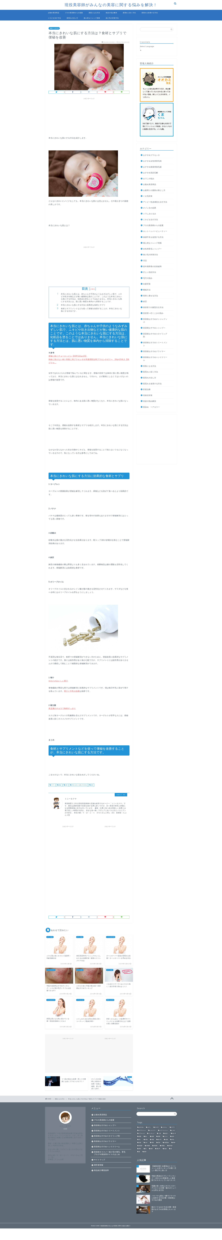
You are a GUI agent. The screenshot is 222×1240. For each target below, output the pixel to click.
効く (146, 1136)
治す (146, 1142)
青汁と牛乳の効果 (72, 691)
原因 (159, 1136)
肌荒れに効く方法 (129, 13)
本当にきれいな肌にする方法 (79, 785)
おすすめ (141, 1127)
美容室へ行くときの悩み (153, 313)
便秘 (59, 785)
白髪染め (166, 1142)
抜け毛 (159, 1139)
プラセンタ (142, 1133)
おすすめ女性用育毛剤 (152, 161)
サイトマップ (99, 1160)
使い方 (174, 1133)
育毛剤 (170, 1145)
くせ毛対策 (147, 196)
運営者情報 (98, 1165)
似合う (166, 1133)
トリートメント (164, 1130)
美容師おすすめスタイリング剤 (155, 335)
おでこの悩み (148, 179)
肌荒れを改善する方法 (150, 13)
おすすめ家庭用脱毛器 (152, 167)
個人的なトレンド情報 (92, 18)
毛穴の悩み (147, 278)
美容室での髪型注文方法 (153, 307)
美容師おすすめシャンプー (154, 328)
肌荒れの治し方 (72, 18)
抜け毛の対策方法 (112, 18)
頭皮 (165, 1148)
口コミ (166, 1136)
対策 (146, 1139)
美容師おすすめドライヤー (154, 351)
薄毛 (140, 1148)
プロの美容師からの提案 (74, 13)
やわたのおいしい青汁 (58, 681)
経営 (145, 301)
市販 (153, 1139)
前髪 (140, 1136)
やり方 (157, 1127)
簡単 (174, 1142)
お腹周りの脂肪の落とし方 (154, 190)
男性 (153, 1142)
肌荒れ (163, 1145)
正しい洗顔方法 (149, 272)
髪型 (145, 1151)
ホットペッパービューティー (155, 231)
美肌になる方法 (94, 13)
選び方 (158, 1148)
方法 (173, 1139)
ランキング (151, 1133)
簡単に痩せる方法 (150, 296)
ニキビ (173, 1130)
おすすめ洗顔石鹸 (150, 173)
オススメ (165, 1127)
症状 (159, 1142)
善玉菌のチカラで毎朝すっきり (62, 708)
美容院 (155, 1145)
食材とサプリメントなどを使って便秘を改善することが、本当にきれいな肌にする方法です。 (91, 309)
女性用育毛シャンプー (152, 249)
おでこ (149, 1127)
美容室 (140, 1145)
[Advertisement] (89, 117)
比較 (140, 1142)
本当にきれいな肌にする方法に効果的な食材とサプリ (83, 305)
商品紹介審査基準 (101, 1170)
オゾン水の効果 (149, 208)
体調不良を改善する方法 (153, 237)
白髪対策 (147, 284)
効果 (153, 1136)
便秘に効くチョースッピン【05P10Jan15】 (68, 356)
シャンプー (153, 1130)
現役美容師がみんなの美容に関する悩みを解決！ (111, 4)
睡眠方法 (147, 290)
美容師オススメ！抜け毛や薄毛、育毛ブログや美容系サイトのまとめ (109, 1153)
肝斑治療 (147, 389)
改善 (66, 785)
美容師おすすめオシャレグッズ (155, 320)
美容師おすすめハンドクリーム (155, 358)
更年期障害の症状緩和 (152, 266)
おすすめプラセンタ (151, 155)
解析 (151, 1148)
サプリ (53, 785)
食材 (92, 785)
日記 (145, 260)
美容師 (148, 1145)
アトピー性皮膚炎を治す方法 (155, 202)
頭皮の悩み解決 (111, 13)
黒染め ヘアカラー (151, 407)
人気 (160, 1133)
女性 (173, 1136)
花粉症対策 (147, 395)
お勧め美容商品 (53, 13)
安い (140, 1139)
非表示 (92, 289)
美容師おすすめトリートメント (155, 344)
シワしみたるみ (149, 214)
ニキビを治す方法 (54, 18)
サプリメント (142, 1130)
